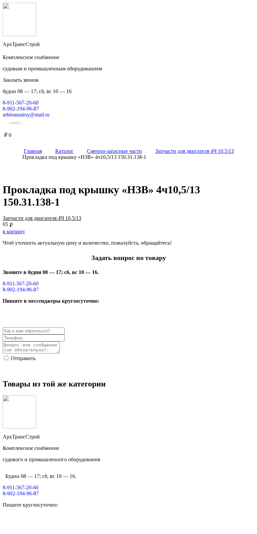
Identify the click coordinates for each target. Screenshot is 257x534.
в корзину (14, 231)
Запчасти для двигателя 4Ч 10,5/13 (42, 218)
